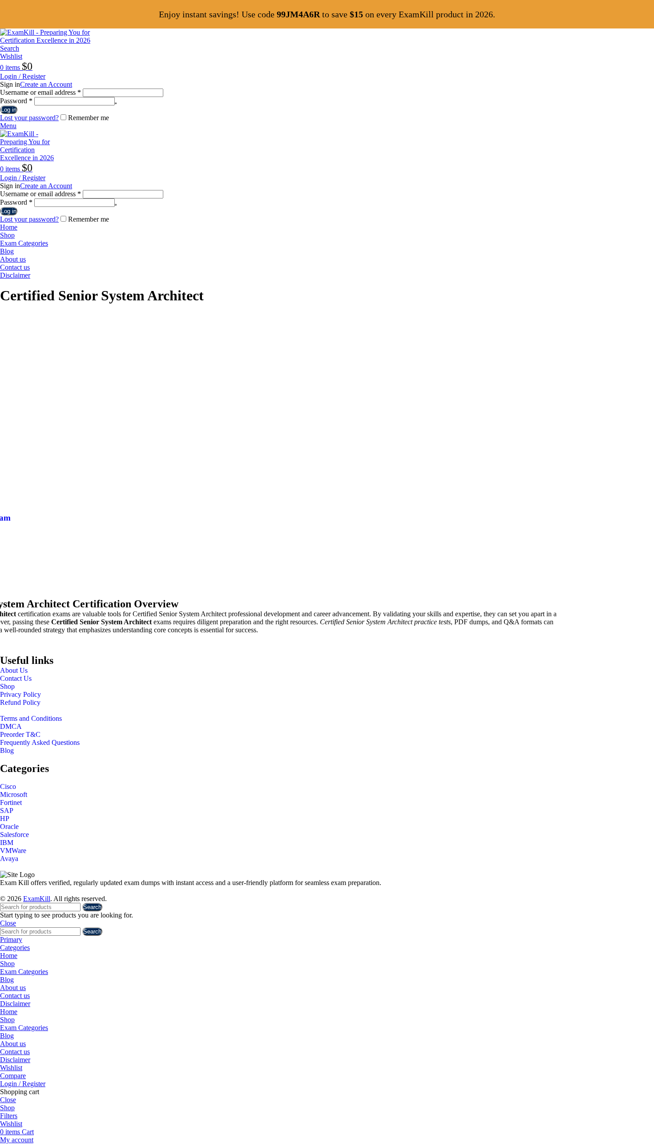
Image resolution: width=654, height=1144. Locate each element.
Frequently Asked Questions (40, 742)
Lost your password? (29, 117)
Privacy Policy (20, 694)
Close (8, 923)
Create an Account (46, 84)
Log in (8, 109)
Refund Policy (20, 702)
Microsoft (13, 794)
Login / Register (22, 1083)
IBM (6, 842)
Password (16, 101)
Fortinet (11, 802)
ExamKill (36, 898)
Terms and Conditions (31, 718)
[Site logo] (55, 40)
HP (4, 818)
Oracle (9, 826)
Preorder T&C (20, 734)
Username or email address (40, 92)
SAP (6, 810)
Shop (7, 686)
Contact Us (16, 678)
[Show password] (116, 103)
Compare (13, 1075)
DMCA (11, 726)
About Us (14, 670)
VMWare (13, 850)
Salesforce (14, 834)
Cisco (8, 786)
